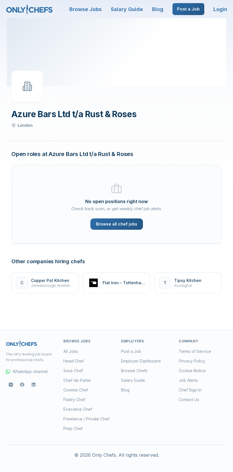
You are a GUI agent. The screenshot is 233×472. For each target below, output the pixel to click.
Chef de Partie (77, 380)
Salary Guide (127, 9)
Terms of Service (195, 351)
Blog (157, 9)
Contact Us (189, 399)
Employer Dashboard (141, 361)
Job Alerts (188, 380)
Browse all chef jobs (116, 224)
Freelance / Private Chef (86, 418)
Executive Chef (77, 409)
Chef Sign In (190, 389)
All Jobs (70, 351)
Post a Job (188, 9)
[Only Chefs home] (29, 9)
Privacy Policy (192, 361)
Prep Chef (73, 428)
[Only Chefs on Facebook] (22, 385)
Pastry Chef (74, 399)
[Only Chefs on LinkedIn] (33, 385)
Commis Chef (75, 389)
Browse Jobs (85, 9)
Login (220, 9)
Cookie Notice (192, 370)
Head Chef (73, 361)
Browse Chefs (134, 370)
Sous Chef (73, 370)
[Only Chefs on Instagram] (11, 385)
